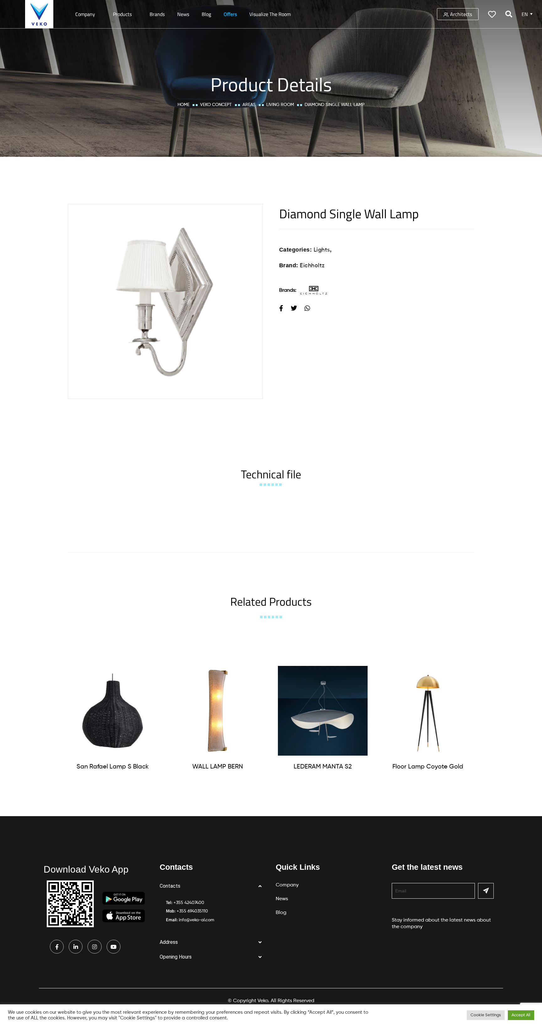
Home (183, 105)
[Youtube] (113, 947)
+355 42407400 (188, 903)
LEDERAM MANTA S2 (323, 767)
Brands (157, 14)
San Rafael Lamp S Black (113, 767)
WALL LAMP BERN (217, 767)
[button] (213, 886)
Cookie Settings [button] (485, 1015)
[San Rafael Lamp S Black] (112, 711)
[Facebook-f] (57, 947)
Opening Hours (176, 957)
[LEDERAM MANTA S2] (323, 711)
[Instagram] (94, 947)
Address (169, 942)
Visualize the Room (270, 14)
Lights (322, 250)
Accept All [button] (521, 1015)
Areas (249, 105)
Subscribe (486, 891)
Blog (206, 14)
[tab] (271, 474)
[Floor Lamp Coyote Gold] (428, 711)
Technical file (271, 474)
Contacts (170, 886)
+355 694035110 (192, 911)
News (183, 14)
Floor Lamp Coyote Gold (427, 767)
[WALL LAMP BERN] (218, 711)
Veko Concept (216, 105)
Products (122, 14)
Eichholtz (312, 265)
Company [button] (85, 14)
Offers (230, 14)
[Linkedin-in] (75, 947)
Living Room (280, 105)
